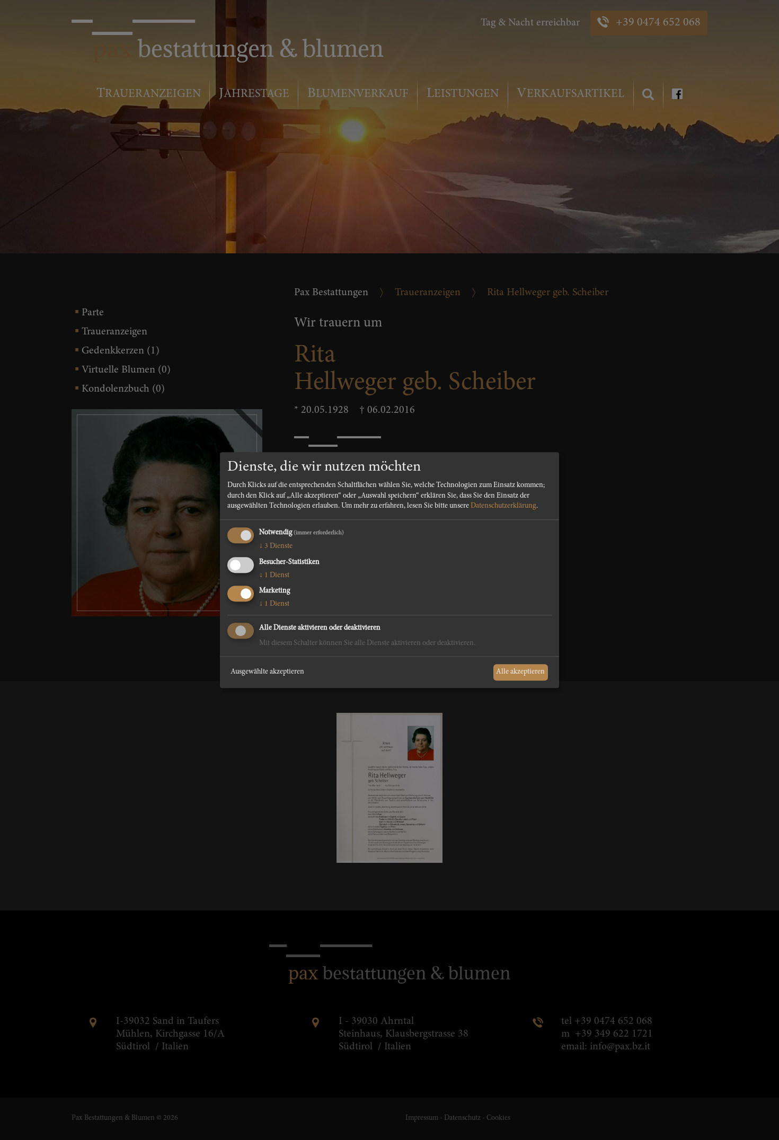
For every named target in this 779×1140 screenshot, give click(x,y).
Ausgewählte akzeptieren (267, 672)
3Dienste (276, 546)
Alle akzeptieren (520, 672)
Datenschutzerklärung (503, 506)
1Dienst (274, 575)
